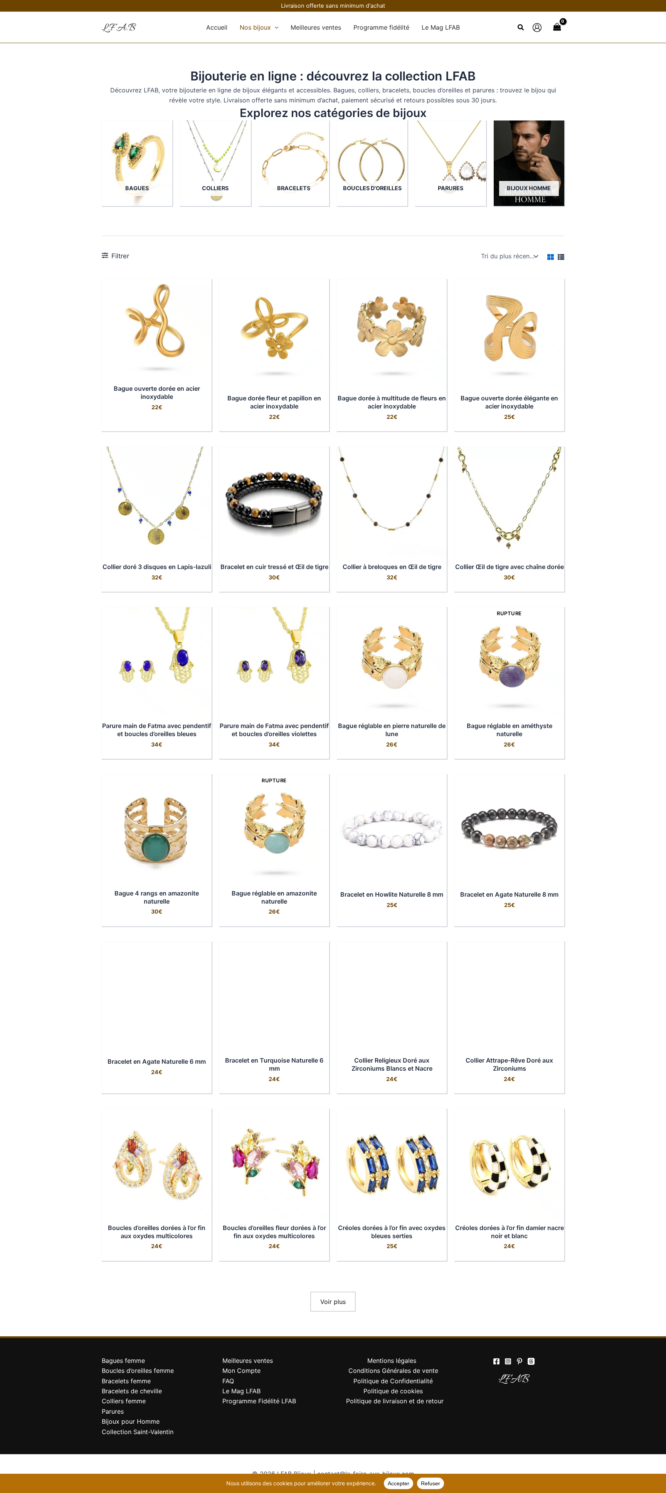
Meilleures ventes (247, 1360)
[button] (275, 27)
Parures (113, 1411)
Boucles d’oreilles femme (138, 1370)
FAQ (228, 1381)
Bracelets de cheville (132, 1391)
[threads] (531, 1361)
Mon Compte (241, 1370)
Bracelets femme (126, 1381)
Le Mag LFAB (241, 1391)
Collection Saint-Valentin (137, 1432)
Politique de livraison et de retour (395, 1401)
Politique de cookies (393, 1391)
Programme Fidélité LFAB (259, 1401)
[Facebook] (496, 1361)
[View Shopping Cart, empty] (557, 27)
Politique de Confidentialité (393, 1381)
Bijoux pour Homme (131, 1421)
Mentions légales (391, 1360)
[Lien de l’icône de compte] (537, 27)
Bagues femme (123, 1360)
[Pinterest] (519, 1361)
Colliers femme (124, 1401)
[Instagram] (508, 1361)
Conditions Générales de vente (393, 1370)
